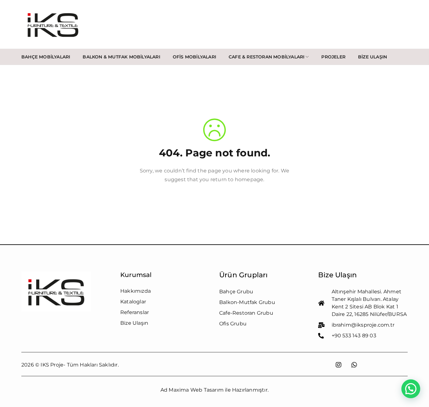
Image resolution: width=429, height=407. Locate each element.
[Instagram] (338, 365)
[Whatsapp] (354, 365)
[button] (410, 388)
